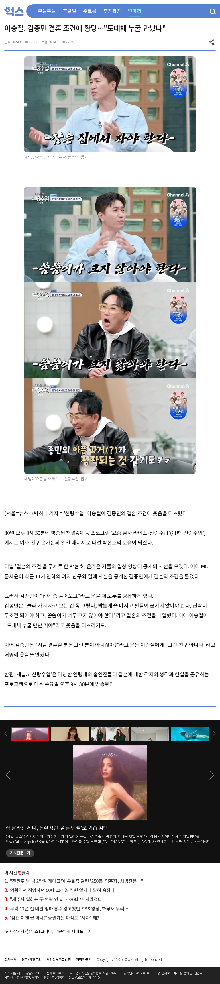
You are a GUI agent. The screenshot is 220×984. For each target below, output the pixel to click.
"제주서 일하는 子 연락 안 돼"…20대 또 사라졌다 (53, 899)
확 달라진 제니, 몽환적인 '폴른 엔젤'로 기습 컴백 (57, 828)
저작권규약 (83, 959)
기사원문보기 (20, 853)
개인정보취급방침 (58, 959)
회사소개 (10, 959)
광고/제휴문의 (32, 959)
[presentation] (6, 734)
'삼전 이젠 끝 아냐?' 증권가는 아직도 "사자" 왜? (51, 918)
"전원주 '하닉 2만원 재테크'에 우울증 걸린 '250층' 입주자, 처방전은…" (73, 881)
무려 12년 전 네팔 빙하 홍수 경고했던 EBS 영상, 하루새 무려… (66, 909)
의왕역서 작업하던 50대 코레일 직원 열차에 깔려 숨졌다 (59, 890)
